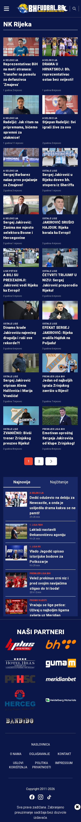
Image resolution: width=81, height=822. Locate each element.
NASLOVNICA (40, 744)
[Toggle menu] (6, 8)
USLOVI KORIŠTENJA (18, 765)
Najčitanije (59, 482)
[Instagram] (40, 797)
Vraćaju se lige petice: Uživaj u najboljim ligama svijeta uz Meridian (49, 610)
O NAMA (15, 754)
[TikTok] (49, 797)
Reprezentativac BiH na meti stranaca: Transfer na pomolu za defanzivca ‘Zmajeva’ (20, 74)
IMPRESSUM (64, 763)
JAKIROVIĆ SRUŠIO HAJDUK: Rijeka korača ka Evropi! (58, 227)
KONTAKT (64, 754)
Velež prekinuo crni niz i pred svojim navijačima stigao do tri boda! (49, 583)
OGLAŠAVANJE (39, 754)
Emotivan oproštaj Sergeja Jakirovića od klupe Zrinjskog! (58, 438)
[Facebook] (32, 797)
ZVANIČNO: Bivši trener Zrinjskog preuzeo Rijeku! (17, 438)
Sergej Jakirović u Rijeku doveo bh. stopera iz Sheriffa (58, 180)
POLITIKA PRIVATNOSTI (41, 765)
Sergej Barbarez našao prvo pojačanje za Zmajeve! (20, 180)
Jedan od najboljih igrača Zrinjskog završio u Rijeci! (57, 385)
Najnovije (21, 482)
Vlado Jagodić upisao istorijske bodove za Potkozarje (47, 556)
